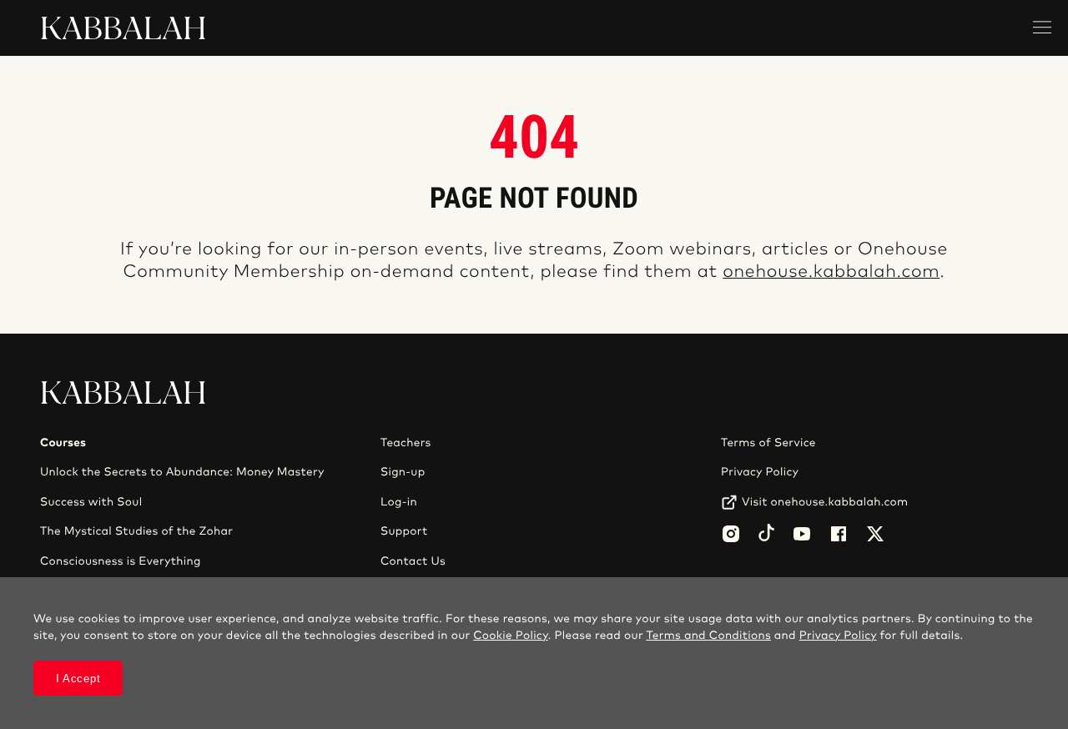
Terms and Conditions (708, 635)
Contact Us (413, 561)
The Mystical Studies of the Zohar (136, 531)
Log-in (398, 502)
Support (403, 531)
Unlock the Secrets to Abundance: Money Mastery (182, 472)
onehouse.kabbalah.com (831, 272)
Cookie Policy (510, 635)
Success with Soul (91, 502)
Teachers (405, 443)
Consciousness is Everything (120, 561)
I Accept (78, 678)
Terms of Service (768, 443)
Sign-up (402, 472)
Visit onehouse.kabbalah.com (825, 502)
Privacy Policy (759, 472)
